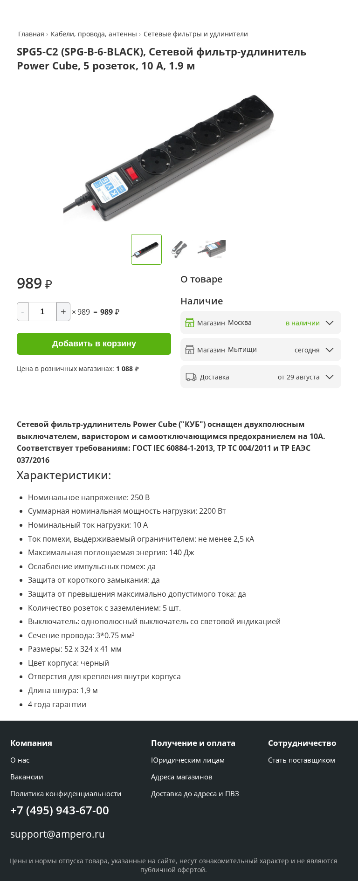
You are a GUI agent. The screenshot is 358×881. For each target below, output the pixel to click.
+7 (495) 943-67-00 (59, 810)
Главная (32, 33)
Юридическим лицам (188, 759)
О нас (19, 759)
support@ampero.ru (57, 833)
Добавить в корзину (94, 343)
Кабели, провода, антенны (94, 33)
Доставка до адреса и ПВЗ (195, 793)
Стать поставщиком (301, 759)
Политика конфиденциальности (66, 793)
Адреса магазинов (182, 776)
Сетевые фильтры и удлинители (196, 33)
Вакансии (26, 776)
